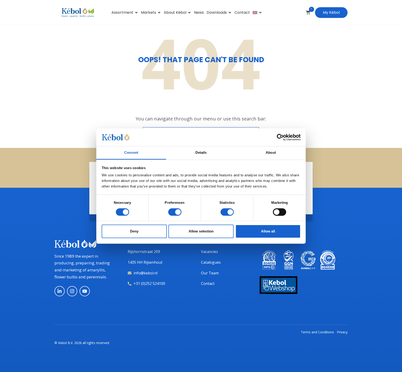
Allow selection (201, 231)
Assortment (122, 12)
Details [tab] (201, 153)
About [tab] (271, 153)
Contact (242, 12)
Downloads (217, 12)
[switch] (174, 212)
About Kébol (175, 12)
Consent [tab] (131, 153)
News (199, 12)
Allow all (268, 231)
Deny (134, 231)
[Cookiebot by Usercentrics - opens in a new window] (280, 137)
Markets (148, 12)
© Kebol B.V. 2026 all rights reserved (81, 343)
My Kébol (331, 12)
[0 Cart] (308, 12)
